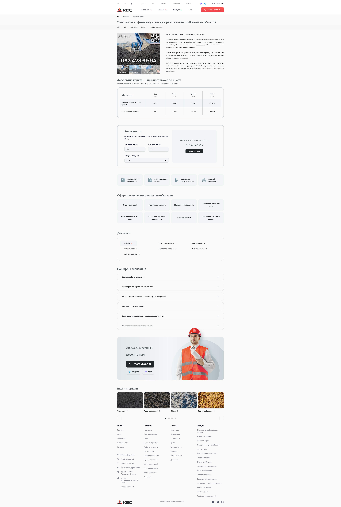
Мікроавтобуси (176, 455)
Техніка (173, 426)
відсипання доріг (182, 58)
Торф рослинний (150, 434)
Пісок (146, 438)
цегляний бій (219, 68)
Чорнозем (148, 430)
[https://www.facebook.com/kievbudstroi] (222, 502)
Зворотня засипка (204, 475)
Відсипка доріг (203, 441)
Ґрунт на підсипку (151, 443)
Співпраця (163, 3)
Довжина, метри (131, 144)
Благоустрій (202, 449)
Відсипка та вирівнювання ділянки (207, 431)
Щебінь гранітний (151, 460)
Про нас (143, 3)
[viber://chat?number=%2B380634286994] (217, 502)
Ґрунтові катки (176, 447)
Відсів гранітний (150, 473)
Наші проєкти (176, 3)
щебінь (171, 71)
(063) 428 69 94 (214, 10)
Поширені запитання (156, 27)
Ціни (190, 10)
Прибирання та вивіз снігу (207, 496)
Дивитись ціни (194, 151)
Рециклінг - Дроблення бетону (209, 483)
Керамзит (147, 477)
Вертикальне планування (207, 479)
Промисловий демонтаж (206, 466)
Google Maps (126, 487)
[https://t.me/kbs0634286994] (213, 502)
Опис (118, 27)
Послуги (200, 426)
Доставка (143, 27)
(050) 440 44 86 (127, 463)
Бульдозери (175, 438)
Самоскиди (174, 430)
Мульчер (173, 451)
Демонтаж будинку (204, 462)
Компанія (120, 426)
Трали (172, 443)
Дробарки (174, 460)
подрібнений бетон (206, 68)
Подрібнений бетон (151, 455)
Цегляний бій (149, 451)
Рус (125, 3)
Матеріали (126, 16)
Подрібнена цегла (151, 468)
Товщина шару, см (131, 156)
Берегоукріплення (204, 470)
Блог (153, 3)
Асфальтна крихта (138, 16)
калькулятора (200, 45)
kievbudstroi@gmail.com (130, 468)
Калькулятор (133, 27)
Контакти (188, 3)
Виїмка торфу (202, 492)
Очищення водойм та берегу (208, 445)
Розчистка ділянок (204, 436)
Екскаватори (175, 434)
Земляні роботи (203, 458)
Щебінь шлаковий (151, 464)
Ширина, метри (154, 144)
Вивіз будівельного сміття (207, 453)
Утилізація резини (204, 487)
